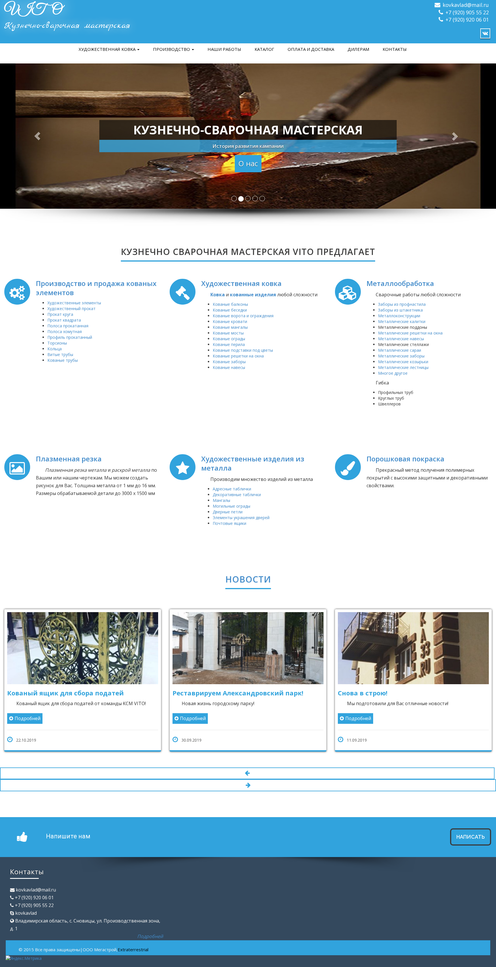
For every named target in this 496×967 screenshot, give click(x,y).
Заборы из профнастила (402, 304)
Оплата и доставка (311, 49)
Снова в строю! (261, 692)
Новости (248, 579)
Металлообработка (400, 283)
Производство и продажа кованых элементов (96, 288)
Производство (172, 49)
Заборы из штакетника (400, 310)
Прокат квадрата (64, 320)
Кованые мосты (228, 333)
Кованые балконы (230, 304)
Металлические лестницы (403, 367)
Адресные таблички (232, 489)
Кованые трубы (62, 360)
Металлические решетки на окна (410, 333)
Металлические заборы (401, 356)
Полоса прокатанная (67, 325)
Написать (470, 845)
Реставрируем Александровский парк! (136, 692)
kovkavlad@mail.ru (466, 4)
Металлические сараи (399, 350)
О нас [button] (248, 163)
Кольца (54, 348)
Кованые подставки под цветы (243, 350)
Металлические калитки (401, 321)
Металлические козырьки (403, 361)
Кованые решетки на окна (238, 356)
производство (439, 703)
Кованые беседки (230, 310)
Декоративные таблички (237, 494)
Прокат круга (60, 314)
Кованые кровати (230, 321)
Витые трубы (60, 354)
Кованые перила (229, 344)
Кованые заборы (229, 361)
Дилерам (358, 49)
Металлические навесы (401, 338)
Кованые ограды (229, 338)
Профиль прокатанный (69, 337)
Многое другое (393, 373)
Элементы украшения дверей (241, 517)
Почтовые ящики (229, 523)
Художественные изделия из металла (252, 463)
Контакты (395, 49)
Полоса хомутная (64, 331)
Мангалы (221, 500)
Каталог (264, 49)
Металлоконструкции (399, 315)
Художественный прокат (71, 308)
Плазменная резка (69, 458)
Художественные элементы (74, 302)
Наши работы (224, 49)
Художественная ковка (108, 49)
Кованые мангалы (230, 327)
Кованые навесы (229, 367)
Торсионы (57, 343)
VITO (33, 10)
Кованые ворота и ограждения (243, 315)
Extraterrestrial (133, 957)
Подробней (91, 718)
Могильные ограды (231, 506)
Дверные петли (228, 512)
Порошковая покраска (405, 458)
